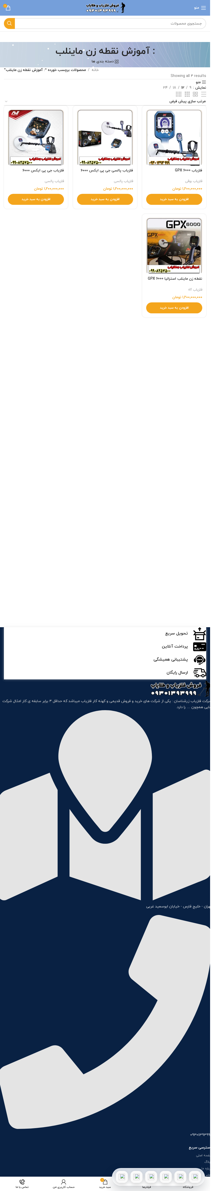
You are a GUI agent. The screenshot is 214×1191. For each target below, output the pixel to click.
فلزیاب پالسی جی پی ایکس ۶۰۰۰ (107, 170)
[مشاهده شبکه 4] (178, 94)
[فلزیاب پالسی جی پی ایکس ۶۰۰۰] (105, 138)
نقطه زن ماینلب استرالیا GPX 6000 (175, 278)
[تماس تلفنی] (195, 1177)
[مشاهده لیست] (203, 94)
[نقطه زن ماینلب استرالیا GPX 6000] (174, 246)
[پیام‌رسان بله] (151, 1177)
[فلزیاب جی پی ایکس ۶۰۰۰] (36, 138)
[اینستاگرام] (166, 1177)
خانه (95, 70)
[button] (174, 199)
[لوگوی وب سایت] (105, 7)
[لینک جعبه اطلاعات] (105, 633)
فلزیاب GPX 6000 (188, 170)
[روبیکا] (122, 1177)
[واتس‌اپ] (180, 1177)
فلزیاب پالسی (123, 181)
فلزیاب (86, 701)
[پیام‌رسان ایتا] (136, 1177)
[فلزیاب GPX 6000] (174, 138)
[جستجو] (9, 23)
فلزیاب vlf (195, 289)
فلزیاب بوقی (193, 181)
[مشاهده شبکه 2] (195, 94)
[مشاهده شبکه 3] (187, 94)
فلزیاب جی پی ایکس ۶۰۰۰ (43, 170)
